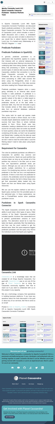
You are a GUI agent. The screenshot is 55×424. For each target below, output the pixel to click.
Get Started (10, 416)
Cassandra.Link (7, 277)
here (32, 15)
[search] (52, 2)
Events (24, 307)
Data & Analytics (14, 307)
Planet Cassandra (14, 283)
